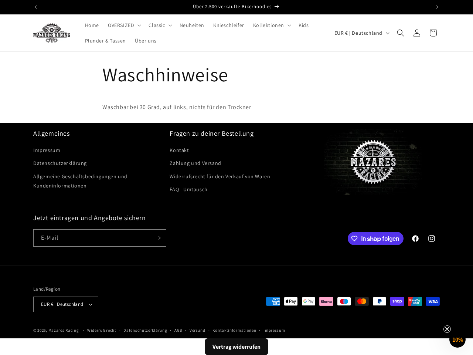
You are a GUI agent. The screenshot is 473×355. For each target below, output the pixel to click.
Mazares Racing (63, 330)
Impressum (46, 150)
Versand (197, 330)
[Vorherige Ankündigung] (36, 7)
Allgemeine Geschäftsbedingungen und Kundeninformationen (80, 181)
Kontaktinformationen (234, 330)
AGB (178, 330)
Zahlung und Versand (195, 163)
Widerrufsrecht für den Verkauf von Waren (220, 176)
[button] (123, 25)
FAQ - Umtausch (188, 189)
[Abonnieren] (158, 238)
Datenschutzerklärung (60, 163)
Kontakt (179, 150)
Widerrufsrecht (101, 330)
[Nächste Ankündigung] (437, 7)
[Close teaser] (447, 329)
